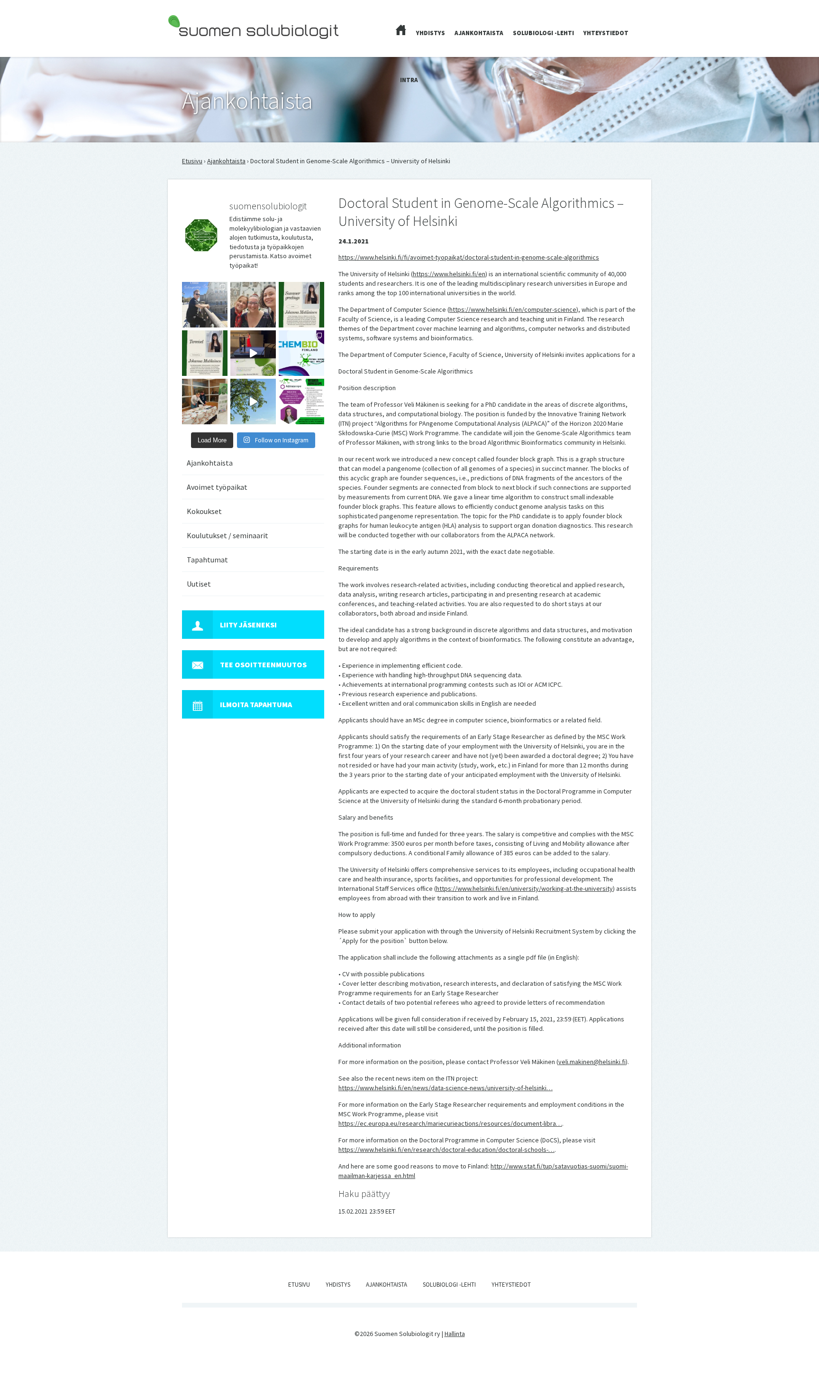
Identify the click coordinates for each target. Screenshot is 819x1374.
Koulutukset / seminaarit (227, 535)
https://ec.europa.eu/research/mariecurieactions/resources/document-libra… (450, 1123)
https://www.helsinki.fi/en (449, 274)
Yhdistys (430, 33)
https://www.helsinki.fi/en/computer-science (512, 309)
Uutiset (199, 584)
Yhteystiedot (605, 33)
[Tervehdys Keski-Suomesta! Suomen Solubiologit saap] (205, 401)
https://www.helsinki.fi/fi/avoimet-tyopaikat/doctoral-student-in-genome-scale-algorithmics (468, 257)
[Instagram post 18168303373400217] (253, 401)
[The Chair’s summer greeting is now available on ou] (301, 304)
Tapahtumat (207, 559)
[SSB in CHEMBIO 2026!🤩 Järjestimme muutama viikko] (253, 353)
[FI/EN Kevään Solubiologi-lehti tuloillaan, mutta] (253, 304)
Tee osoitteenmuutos (263, 664)
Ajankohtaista (479, 33)
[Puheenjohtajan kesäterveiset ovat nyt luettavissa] (205, 353)
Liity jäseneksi (248, 624)
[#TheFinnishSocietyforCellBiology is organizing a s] (301, 401)
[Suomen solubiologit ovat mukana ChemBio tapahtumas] (301, 353)
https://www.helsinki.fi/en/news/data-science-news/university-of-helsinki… (445, 1088)
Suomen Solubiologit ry (201, 45)
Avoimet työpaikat (217, 487)
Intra (409, 80)
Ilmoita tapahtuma (256, 704)
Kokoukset (204, 511)
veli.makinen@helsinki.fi (592, 1061)
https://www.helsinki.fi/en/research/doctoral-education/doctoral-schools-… (446, 1149)
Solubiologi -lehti (543, 33)
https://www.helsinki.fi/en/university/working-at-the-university (524, 888)
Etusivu (192, 161)
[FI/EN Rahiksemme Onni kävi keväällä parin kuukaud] (205, 304)
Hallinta (455, 1333)
